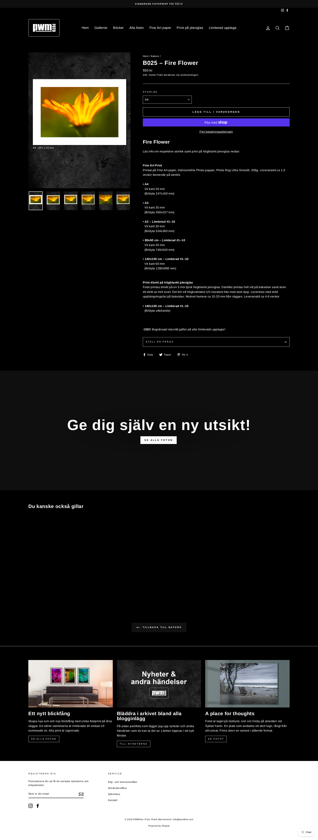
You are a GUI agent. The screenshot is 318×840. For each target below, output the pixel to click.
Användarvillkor (117, 788)
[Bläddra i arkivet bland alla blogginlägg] (159, 683)
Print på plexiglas (190, 28)
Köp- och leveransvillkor (123, 782)
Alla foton (136, 28)
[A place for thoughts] (247, 683)
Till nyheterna (134, 744)
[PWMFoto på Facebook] (38, 806)
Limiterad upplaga (222, 28)
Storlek (150, 92)
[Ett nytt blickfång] (70, 683)
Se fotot (216, 739)
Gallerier (101, 28)
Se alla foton (43, 739)
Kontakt (112, 800)
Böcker (118, 28)
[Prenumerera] (81, 794)
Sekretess (114, 794)
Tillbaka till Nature (162, 627)
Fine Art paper (160, 28)
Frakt (160, 75)
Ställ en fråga (160, 341)
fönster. (122, 735)
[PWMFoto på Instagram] (30, 806)
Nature (155, 56)
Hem (85, 28)
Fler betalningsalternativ (216, 131)
